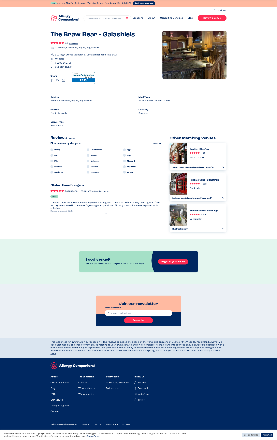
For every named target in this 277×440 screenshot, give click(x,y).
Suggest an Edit (63, 67)
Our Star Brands (59, 382)
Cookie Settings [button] (251, 435)
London (82, 382)
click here (109, 351)
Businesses (112, 377)
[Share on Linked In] (63, 80)
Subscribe (138, 320)
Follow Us (139, 377)
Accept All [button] (267, 435)
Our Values (56, 400)
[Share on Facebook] (51, 80)
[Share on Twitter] (57, 80)
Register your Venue (173, 261)
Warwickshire (86, 394)
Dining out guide (59, 406)
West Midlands (86, 388)
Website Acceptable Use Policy (63, 424)
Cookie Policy (93, 436)
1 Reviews (73, 43)
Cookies (126, 424)
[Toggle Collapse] (223, 167)
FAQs (53, 394)
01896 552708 (63, 63)
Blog (190, 18)
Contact (54, 411)
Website (59, 59)
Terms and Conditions (91, 424)
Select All (157, 143)
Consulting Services (171, 18)
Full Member (113, 388)
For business (220, 10)
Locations (137, 18)
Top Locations (86, 377)
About (151, 18)
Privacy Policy (112, 424)
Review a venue (212, 18)
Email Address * (114, 308)
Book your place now (144, 3)
